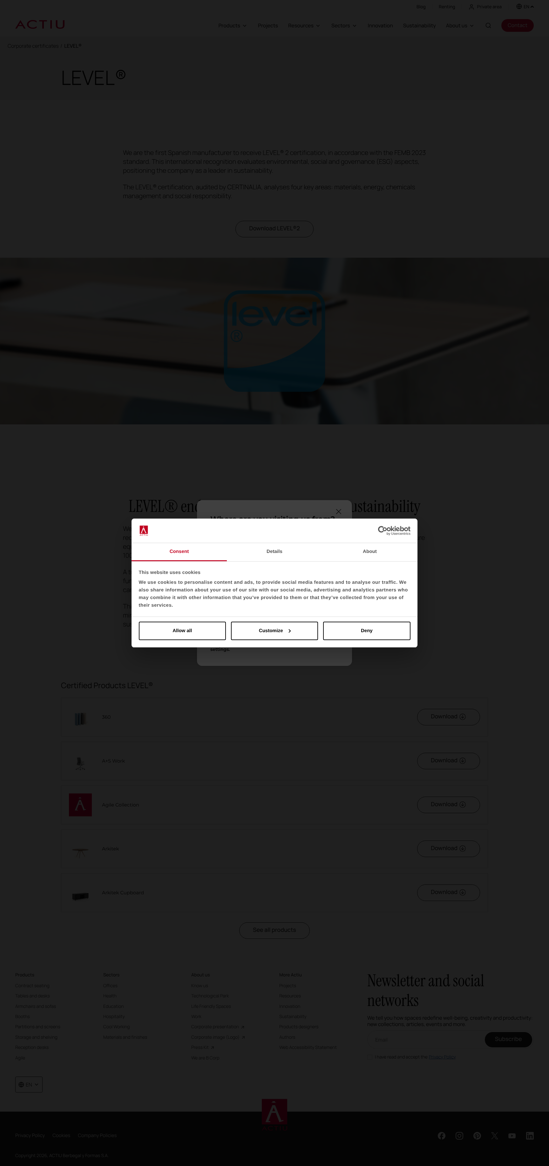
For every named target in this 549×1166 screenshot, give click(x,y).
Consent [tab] (179, 551)
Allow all (182, 630)
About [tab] (370, 551)
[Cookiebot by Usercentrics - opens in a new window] (382, 530)
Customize (271, 630)
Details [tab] (274, 551)
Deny (367, 630)
